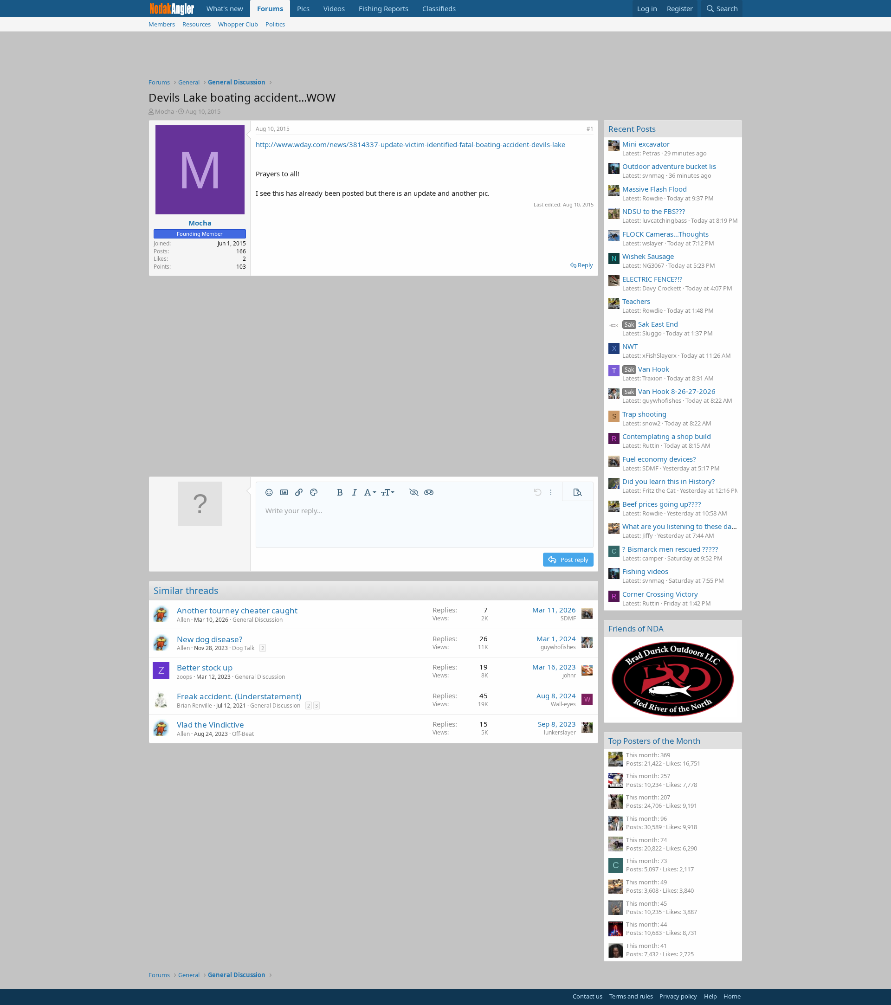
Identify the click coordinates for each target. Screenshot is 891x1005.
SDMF (568, 618)
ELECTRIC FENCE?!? (652, 278)
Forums (270, 8)
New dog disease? (209, 639)
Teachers (636, 301)
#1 (590, 129)
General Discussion (257, 620)
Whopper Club (238, 24)
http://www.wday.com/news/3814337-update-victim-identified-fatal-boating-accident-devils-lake (410, 144)
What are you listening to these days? (682, 526)
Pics (303, 8)
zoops (184, 677)
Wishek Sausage (648, 256)
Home (732, 996)
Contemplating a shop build (666, 436)
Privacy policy (678, 996)
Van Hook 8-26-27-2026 (670, 391)
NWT (630, 346)
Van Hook (647, 369)
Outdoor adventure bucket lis (669, 166)
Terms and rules (631, 996)
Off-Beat (243, 734)
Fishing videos (645, 571)
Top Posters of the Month (654, 740)
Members (161, 24)
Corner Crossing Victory (660, 594)
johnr (569, 675)
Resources (196, 24)
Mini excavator (646, 143)
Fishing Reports (383, 8)
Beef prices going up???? (661, 504)
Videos (334, 8)
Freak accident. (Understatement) (239, 696)
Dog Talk (243, 648)
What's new (225, 8)
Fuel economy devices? (659, 459)
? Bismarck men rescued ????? (670, 549)
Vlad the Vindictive (210, 724)
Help (710, 996)
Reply (585, 265)
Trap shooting (644, 414)
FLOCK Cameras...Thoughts (665, 233)
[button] (269, 492)
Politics (275, 24)
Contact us (587, 996)
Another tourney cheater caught (237, 610)
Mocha (164, 111)
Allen (183, 620)
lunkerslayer (560, 732)
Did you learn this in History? (668, 481)
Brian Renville (194, 705)
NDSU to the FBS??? (653, 211)
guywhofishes (558, 647)
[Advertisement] (445, 57)
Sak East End (651, 324)
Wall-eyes (563, 704)
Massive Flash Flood (654, 188)
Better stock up (204, 667)
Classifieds (439, 8)
